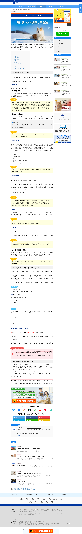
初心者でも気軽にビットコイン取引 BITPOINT (36, 510)
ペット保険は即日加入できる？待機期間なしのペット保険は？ (66, 85)
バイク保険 (38, 499)
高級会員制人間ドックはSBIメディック (25, 521)
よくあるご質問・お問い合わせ (65, 3)
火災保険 (33, 499)
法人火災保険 (35, 502)
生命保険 (27, 499)
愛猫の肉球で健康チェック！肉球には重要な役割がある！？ (25, 489)
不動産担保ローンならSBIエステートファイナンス (26, 516)
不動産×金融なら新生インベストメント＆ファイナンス (55, 516)
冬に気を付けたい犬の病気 (18, 54)
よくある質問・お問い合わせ (35, 505)
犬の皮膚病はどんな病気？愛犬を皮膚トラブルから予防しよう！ (29, 473)
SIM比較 (60, 499)
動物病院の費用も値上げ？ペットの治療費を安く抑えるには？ (66, 61)
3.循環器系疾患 (17, 59)
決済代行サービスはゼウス (23, 524)
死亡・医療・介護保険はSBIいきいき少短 (53, 512)
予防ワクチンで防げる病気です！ (20, 66)
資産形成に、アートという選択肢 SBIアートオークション (53, 510)
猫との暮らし (51, 6)
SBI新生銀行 (21, 511)
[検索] (69, 24)
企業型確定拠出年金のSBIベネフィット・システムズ (61, 523)
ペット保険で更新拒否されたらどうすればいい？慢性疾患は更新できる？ (66, 93)
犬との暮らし (41, 6)
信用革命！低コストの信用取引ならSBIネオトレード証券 (44, 509)
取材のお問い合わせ (44, 505)
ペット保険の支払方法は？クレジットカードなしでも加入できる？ (66, 69)
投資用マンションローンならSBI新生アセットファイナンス (28, 517)
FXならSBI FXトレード (57, 509)
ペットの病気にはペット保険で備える (20, 68)
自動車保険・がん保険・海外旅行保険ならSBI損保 (26, 512)
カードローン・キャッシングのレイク (40, 516)
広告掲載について (68, 505)
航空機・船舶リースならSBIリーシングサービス (35, 524)
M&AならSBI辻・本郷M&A (47, 524)
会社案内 (29, 505)
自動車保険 (21, 499)
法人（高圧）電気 (41, 502)
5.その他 (15, 62)
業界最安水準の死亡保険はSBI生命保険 (41, 512)
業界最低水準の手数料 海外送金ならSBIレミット (31, 511)
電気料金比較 (55, 499)
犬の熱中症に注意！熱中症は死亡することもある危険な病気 (28, 448)
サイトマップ (24, 505)
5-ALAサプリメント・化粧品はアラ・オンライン (39, 521)
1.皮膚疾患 (16, 56)
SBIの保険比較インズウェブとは (16, 505)
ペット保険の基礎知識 (31, 6)
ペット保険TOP (20, 6)
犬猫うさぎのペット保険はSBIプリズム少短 (44, 513)
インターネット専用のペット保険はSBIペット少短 (59, 513)
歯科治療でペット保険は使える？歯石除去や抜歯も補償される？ (66, 77)
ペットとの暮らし (61, 6)
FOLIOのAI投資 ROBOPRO (31, 509)
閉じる (22, 52)
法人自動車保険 (30, 502)
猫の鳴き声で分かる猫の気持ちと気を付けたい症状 (23, 488)
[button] (63, 126)
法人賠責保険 (46, 502)
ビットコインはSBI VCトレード (24, 510)
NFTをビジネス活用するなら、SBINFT (25, 522)
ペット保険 (49, 499)
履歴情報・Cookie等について (59, 505)
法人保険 (52, 502)
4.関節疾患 (16, 60)
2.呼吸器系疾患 (17, 57)
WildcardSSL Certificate (63, 128)
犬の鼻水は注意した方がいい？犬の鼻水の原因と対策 (27, 465)
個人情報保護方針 (51, 505)
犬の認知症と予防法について (22, 481)
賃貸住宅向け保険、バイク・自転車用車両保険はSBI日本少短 (28, 513)
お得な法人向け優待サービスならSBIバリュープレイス (27, 523)
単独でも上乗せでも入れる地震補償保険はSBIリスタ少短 (27, 514)
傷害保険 (44, 499)
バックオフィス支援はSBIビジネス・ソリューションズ (44, 523)
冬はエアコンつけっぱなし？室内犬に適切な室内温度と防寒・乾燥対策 (30, 456)
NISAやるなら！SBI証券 (23, 509)
